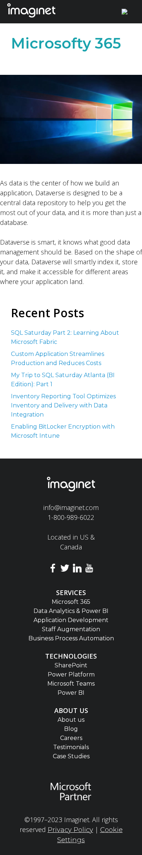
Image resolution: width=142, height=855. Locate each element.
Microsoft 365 (71, 601)
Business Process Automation (71, 638)
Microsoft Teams (71, 683)
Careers (71, 738)
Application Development (71, 620)
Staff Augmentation (71, 629)
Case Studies (71, 756)
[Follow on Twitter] (65, 569)
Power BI (71, 692)
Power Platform (71, 674)
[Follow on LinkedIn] (77, 569)
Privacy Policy (70, 830)
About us (71, 719)
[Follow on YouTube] (89, 569)
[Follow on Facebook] (53, 569)
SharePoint (71, 665)
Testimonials (71, 747)
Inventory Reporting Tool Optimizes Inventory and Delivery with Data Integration (63, 405)
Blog (71, 728)
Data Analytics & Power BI (71, 610)
